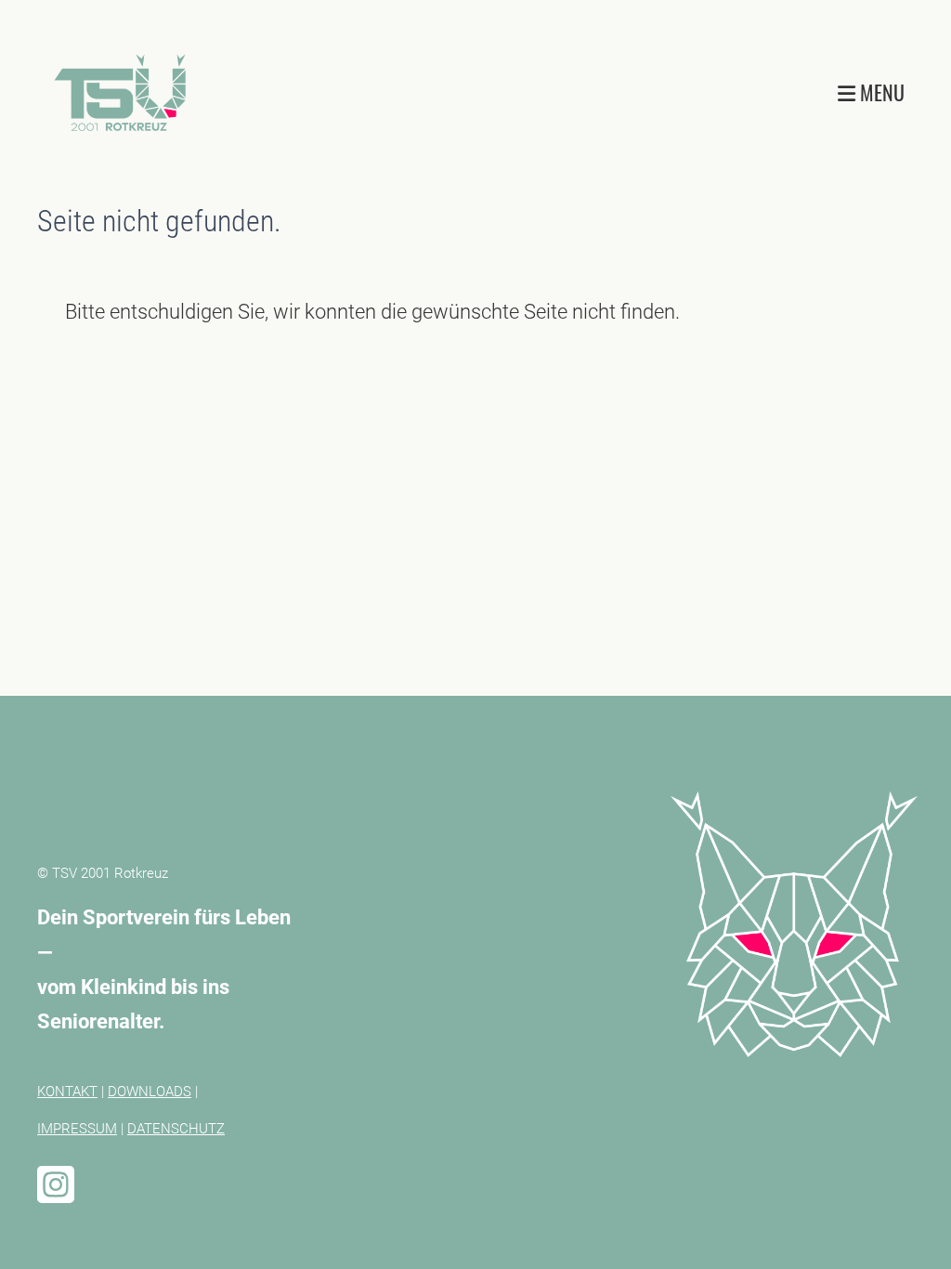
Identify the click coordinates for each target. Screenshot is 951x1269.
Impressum (77, 1128)
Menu (880, 92)
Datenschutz (176, 1128)
